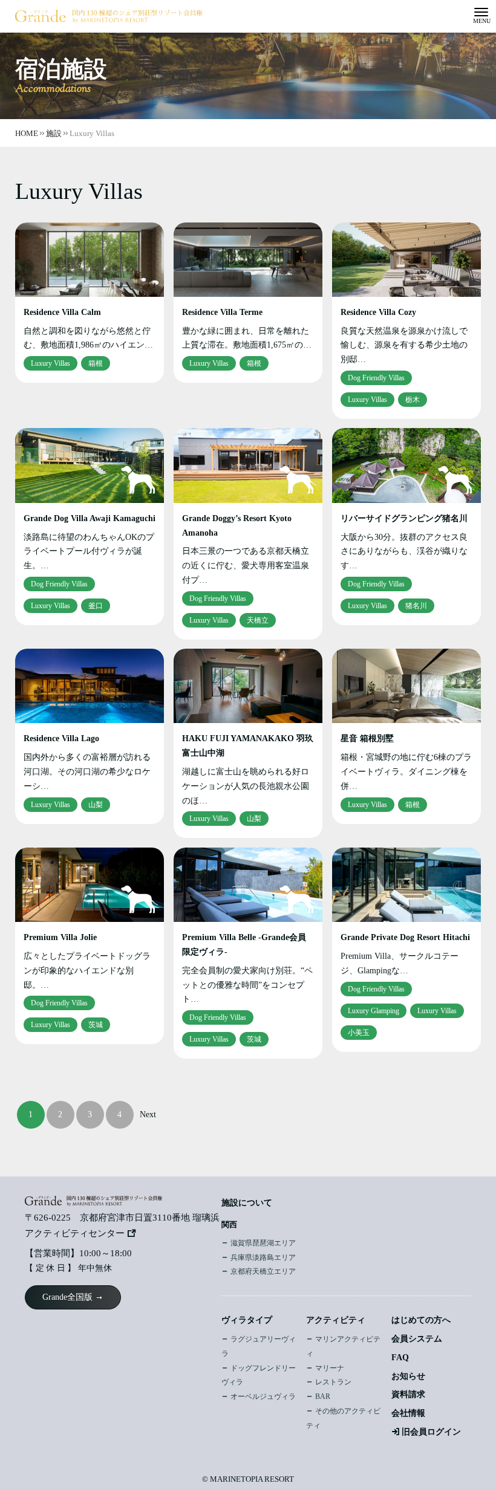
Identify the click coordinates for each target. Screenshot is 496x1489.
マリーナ (329, 1368)
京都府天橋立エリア (263, 1271)
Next (148, 1114)
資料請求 (408, 1394)
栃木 (412, 399)
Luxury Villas (50, 363)
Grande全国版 (67, 1297)
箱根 (95, 363)
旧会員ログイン (431, 1431)
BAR (322, 1396)
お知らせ (408, 1376)
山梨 (95, 804)
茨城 (95, 1024)
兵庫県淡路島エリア (263, 1257)
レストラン (333, 1382)
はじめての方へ (421, 1320)
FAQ (400, 1357)
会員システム (416, 1338)
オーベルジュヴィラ (263, 1396)
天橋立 (258, 620)
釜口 (95, 606)
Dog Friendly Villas (376, 378)
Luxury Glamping (373, 1011)
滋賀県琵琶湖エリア (263, 1243)
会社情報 (408, 1413)
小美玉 (359, 1032)
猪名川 (416, 606)
